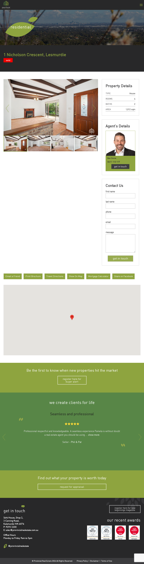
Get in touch (120, 166)
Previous (7, 108)
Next (94, 108)
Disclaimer (94, 561)
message (110, 232)
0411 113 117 (113, 161)
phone (108, 212)
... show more (92, 434)
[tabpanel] (15, 144)
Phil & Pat (76, 441)
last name (110, 201)
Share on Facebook (123, 276)
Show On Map (75, 276)
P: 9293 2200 (10, 527)
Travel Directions (54, 276)
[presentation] (4, 437)
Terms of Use (106, 561)
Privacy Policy (82, 561)
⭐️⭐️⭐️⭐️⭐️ (72, 423)
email (108, 222)
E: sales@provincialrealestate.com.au (21, 530)
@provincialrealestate (18, 546)
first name (110, 191)
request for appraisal (72, 486)
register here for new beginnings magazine (124, 509)
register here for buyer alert (72, 380)
